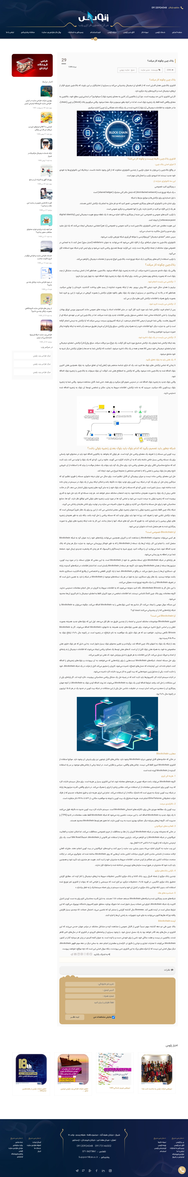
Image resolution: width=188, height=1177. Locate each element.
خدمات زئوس (160, 33)
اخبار (39, 1152)
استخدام (163, 1152)
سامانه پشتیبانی (28, 33)
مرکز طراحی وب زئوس (42, 355)
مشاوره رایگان (173, 8)
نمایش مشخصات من (102, 1017)
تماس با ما (10, 33)
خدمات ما (37, 1148)
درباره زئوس (112, 33)
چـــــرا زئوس (180, 1142)
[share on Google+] (81, 954)
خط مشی (19, 1142)
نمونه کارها (162, 1142)
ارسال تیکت (36, 1142)
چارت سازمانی (18, 1146)
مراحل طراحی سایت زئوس (16, 1150)
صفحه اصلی (177, 33)
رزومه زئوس (162, 1146)
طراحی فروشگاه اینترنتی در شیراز (178, 1156)
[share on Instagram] (84, 954)
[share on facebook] (87, 954)
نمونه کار (144, 33)
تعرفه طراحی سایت (34, 1146)
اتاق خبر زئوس (128, 33)
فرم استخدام (95, 33)
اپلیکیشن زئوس (160, 1148)
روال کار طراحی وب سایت (51, 33)
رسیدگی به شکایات (75, 33)
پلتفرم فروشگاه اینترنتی (17, 1155)
